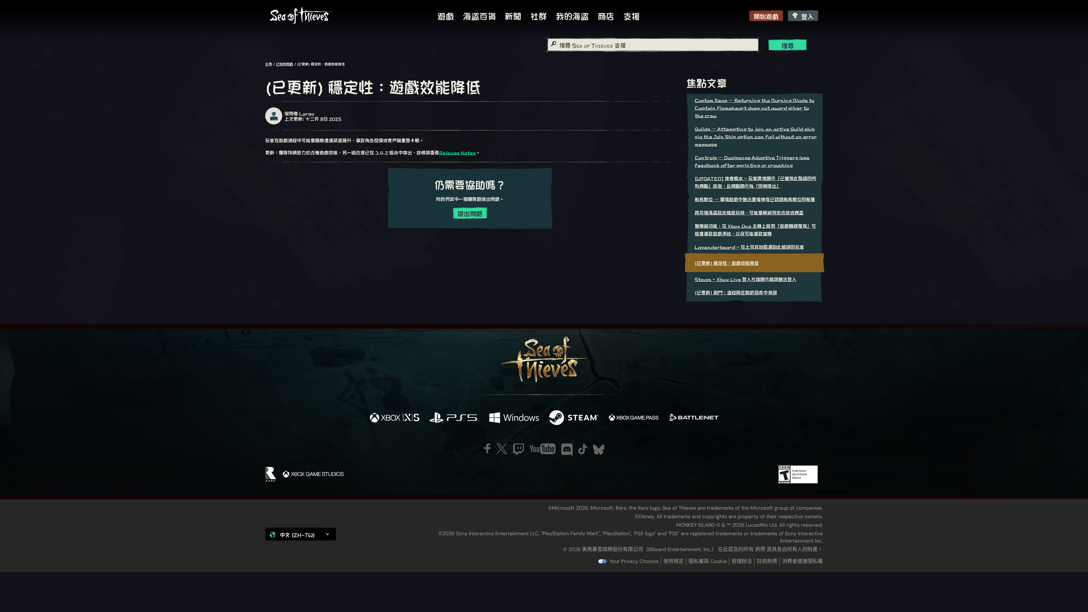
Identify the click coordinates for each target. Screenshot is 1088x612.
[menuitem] (445, 15)
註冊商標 (767, 561)
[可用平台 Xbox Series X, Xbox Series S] (394, 418)
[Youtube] (542, 449)
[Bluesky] (598, 449)
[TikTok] (583, 449)
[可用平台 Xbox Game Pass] (633, 418)
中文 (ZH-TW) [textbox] (297, 534)
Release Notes (457, 152)
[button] (300, 534)
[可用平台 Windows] (514, 418)
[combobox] (653, 44)
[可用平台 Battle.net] (693, 418)
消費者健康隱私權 (802, 561)
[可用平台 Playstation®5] (454, 418)
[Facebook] (487, 448)
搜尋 (787, 45)
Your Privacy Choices (633, 561)
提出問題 (470, 213)
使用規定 (673, 561)
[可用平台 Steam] (574, 418)
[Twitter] (502, 448)
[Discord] (567, 450)
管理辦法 (742, 561)
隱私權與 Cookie (707, 561)
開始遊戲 (766, 16)
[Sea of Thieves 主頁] (301, 15)
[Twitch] (518, 449)
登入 (807, 16)
